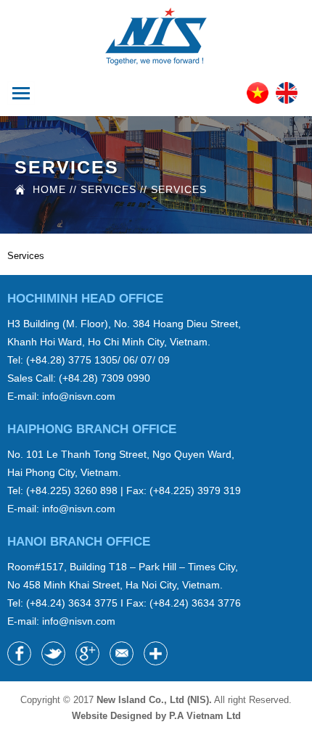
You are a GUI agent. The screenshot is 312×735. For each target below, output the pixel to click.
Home (49, 189)
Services (179, 189)
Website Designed (112, 715)
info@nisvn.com (78, 396)
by (198, 715)
